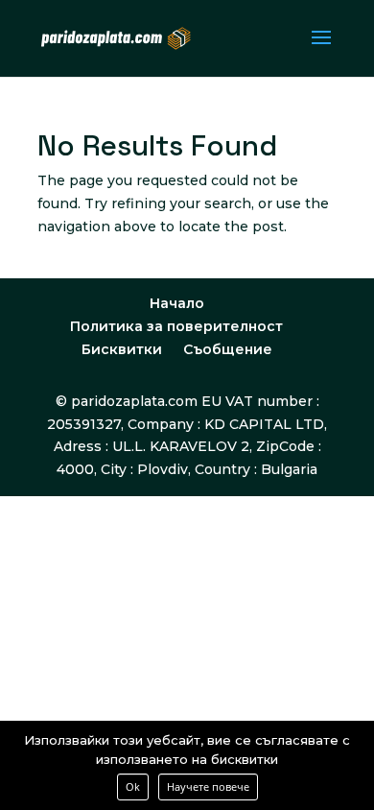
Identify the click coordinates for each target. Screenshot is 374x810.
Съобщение (227, 349)
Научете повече (208, 786)
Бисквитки (122, 349)
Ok (133, 786)
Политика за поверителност (176, 326)
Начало (177, 303)
